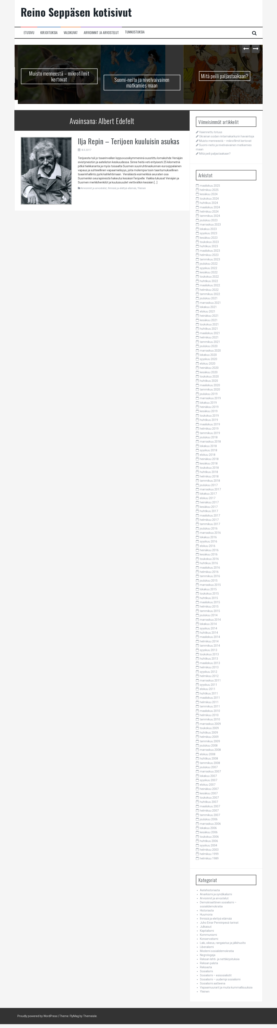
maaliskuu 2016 (210, 567)
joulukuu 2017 (209, 485)
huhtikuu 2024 (209, 202)
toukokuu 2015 (209, 593)
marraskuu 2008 (210, 749)
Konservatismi (209, 938)
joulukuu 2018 (209, 437)
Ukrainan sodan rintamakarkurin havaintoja (226, 136)
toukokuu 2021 (209, 324)
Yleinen (141, 188)
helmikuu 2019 (209, 428)
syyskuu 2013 (208, 650)
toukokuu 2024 (209, 198)
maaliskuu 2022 (210, 285)
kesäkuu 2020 (209, 372)
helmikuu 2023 (209, 255)
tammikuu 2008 (210, 763)
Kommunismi (208, 934)
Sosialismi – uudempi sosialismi (220, 979)
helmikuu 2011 (209, 702)
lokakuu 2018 (208, 446)
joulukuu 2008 (209, 745)
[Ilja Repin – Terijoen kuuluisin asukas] (46, 170)
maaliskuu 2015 (210, 602)
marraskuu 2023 (210, 224)
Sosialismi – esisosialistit (216, 975)
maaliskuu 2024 (210, 207)
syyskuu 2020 (208, 359)
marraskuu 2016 (210, 532)
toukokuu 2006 (209, 836)
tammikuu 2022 (210, 294)
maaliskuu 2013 (210, 663)
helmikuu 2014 (209, 641)
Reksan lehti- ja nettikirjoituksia (219, 959)
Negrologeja (207, 955)
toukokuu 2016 (209, 559)
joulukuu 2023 (209, 220)
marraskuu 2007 (210, 771)
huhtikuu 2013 (209, 658)
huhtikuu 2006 (209, 841)
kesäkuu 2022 (209, 272)
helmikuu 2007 (209, 810)
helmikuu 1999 (209, 854)
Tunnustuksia (135, 32)
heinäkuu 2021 (209, 315)
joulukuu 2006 (209, 819)
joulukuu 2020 (209, 346)
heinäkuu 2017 (209, 502)
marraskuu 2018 (210, 441)
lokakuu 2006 (208, 828)
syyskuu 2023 (208, 233)
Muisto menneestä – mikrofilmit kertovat (56, 76)
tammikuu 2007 (210, 815)
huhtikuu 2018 (209, 472)
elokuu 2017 (207, 498)
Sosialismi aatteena (212, 983)
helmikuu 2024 (209, 211)
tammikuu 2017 (210, 524)
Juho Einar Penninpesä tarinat (219, 922)
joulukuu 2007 (209, 767)
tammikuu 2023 (210, 259)
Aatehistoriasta (210, 890)
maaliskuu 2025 (210, 185)
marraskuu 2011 (210, 680)
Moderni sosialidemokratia (217, 951)
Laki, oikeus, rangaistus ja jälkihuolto (223, 943)
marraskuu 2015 (210, 584)
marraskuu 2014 (210, 619)
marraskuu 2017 (210, 489)
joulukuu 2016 (209, 528)
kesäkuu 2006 (209, 832)
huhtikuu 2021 (209, 328)
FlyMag (74, 1016)
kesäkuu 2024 (209, 194)
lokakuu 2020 (208, 354)
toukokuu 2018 (209, 467)
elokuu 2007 (207, 784)
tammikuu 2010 (210, 719)
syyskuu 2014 (208, 628)
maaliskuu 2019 (210, 424)
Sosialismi (206, 971)
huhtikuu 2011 (209, 693)
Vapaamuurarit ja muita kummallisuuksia (226, 987)
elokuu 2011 (207, 689)
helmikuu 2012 (209, 676)
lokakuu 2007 (208, 776)
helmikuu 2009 (209, 736)
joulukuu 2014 (209, 615)
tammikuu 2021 (210, 341)
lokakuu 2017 (208, 493)
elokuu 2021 (207, 311)
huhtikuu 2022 (209, 281)
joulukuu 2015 (209, 580)
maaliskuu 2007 (210, 806)
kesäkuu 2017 (209, 506)
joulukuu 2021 (209, 298)
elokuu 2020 (207, 363)
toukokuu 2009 (209, 728)
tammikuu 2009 (210, 741)
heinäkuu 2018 (209, 459)
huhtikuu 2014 (209, 632)
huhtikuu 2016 (209, 563)
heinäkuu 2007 (209, 789)
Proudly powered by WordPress (37, 1016)
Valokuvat (71, 32)
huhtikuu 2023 (209, 246)
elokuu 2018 (207, 454)
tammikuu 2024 (210, 215)
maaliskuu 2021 (210, 333)
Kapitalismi (207, 930)
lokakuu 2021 (208, 307)
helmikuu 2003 (209, 849)
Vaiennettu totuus (210, 132)
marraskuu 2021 (210, 302)
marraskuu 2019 (210, 398)
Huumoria (206, 914)
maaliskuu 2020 (210, 385)
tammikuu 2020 (210, 389)
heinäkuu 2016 (209, 550)
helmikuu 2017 (209, 519)
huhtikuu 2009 (209, 732)
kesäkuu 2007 (209, 793)
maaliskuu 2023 (210, 250)
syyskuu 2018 (208, 450)
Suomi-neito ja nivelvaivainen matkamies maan (138, 82)
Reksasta (206, 967)
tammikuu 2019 (210, 433)
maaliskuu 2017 (210, 515)
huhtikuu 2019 (209, 419)
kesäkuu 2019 (209, 411)
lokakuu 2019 (208, 402)
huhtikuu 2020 (209, 380)
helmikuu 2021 (209, 337)
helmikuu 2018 (209, 476)
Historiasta (207, 910)
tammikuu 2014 (210, 645)
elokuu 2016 (207, 546)
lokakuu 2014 (208, 624)
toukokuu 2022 (209, 276)
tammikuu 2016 (210, 576)
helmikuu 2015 (209, 606)
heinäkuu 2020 (209, 367)
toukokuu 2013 (209, 654)
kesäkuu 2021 (209, 320)
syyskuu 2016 (208, 541)
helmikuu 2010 (209, 715)
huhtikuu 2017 (209, 511)
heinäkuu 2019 (209, 407)
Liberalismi (207, 947)
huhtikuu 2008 (209, 758)
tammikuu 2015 (210, 611)
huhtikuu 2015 (209, 598)
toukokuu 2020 (209, 376)
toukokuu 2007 (209, 797)
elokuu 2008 (207, 754)
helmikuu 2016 (209, 571)
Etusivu (29, 32)
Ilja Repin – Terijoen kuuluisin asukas (128, 141)
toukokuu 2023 (209, 242)
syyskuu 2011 (208, 684)
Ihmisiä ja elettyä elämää (122, 188)
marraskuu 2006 (210, 823)
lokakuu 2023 (208, 229)
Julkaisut (206, 926)
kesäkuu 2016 (209, 554)
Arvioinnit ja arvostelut (101, 32)
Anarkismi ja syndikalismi (216, 894)
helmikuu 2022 (209, 289)
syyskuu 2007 (208, 780)
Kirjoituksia (49, 32)
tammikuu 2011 (210, 706)
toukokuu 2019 (209, 415)
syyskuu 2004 (208, 845)
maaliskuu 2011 (210, 697)
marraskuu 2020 (210, 350)
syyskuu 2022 (208, 268)
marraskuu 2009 (210, 723)
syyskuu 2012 (208, 671)
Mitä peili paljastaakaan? (221, 76)
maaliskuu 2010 (210, 710)
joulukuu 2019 (209, 394)
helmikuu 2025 (209, 189)
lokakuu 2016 (208, 537)
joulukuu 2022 (209, 263)
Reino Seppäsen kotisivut (76, 12)
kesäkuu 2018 (209, 463)
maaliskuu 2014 (210, 637)
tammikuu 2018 (210, 480)
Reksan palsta (209, 963)
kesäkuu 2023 (209, 237)
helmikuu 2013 (209, 667)
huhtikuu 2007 (209, 801)
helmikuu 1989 (209, 858)
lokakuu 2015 (208, 589)
